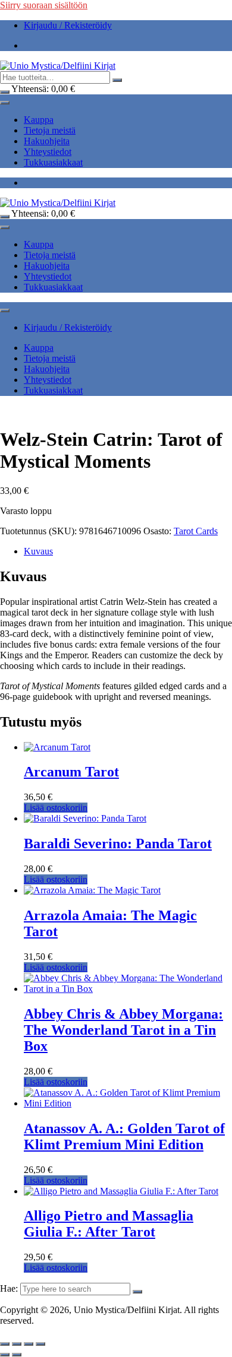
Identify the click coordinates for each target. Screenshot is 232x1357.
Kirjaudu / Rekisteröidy (68, 25)
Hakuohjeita (47, 141)
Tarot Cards (196, 531)
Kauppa (39, 120)
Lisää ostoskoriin (55, 808)
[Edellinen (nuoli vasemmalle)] (5, 1354)
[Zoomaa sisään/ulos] (5, 1344)
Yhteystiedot (47, 152)
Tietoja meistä (50, 130)
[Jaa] (28, 1344)
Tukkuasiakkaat (53, 162)
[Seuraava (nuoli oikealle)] (16, 1354)
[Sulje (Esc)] (40, 1344)
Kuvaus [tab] (38, 551)
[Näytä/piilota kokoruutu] (16, 1344)
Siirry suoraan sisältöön (43, 5)
